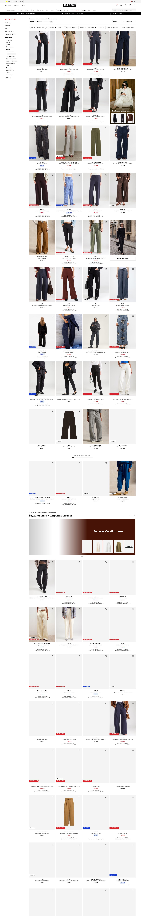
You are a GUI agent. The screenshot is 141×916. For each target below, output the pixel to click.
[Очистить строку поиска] (134, 10)
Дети (23, 5)
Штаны (44, 18)
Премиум (38, 18)
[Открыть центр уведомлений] (126, 5)
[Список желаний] (130, 5)
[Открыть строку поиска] (113, 10)
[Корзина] (135, 5)
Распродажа (40, 27)
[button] (116, 21)
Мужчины (16, 5)
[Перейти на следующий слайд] (134, 515)
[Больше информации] (42, 73)
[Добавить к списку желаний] (53, 34)
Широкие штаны (52, 18)
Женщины (8, 5)
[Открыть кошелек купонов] (117, 5)
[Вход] (121, 5)
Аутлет (9, 1)
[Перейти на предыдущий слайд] (125, 515)
